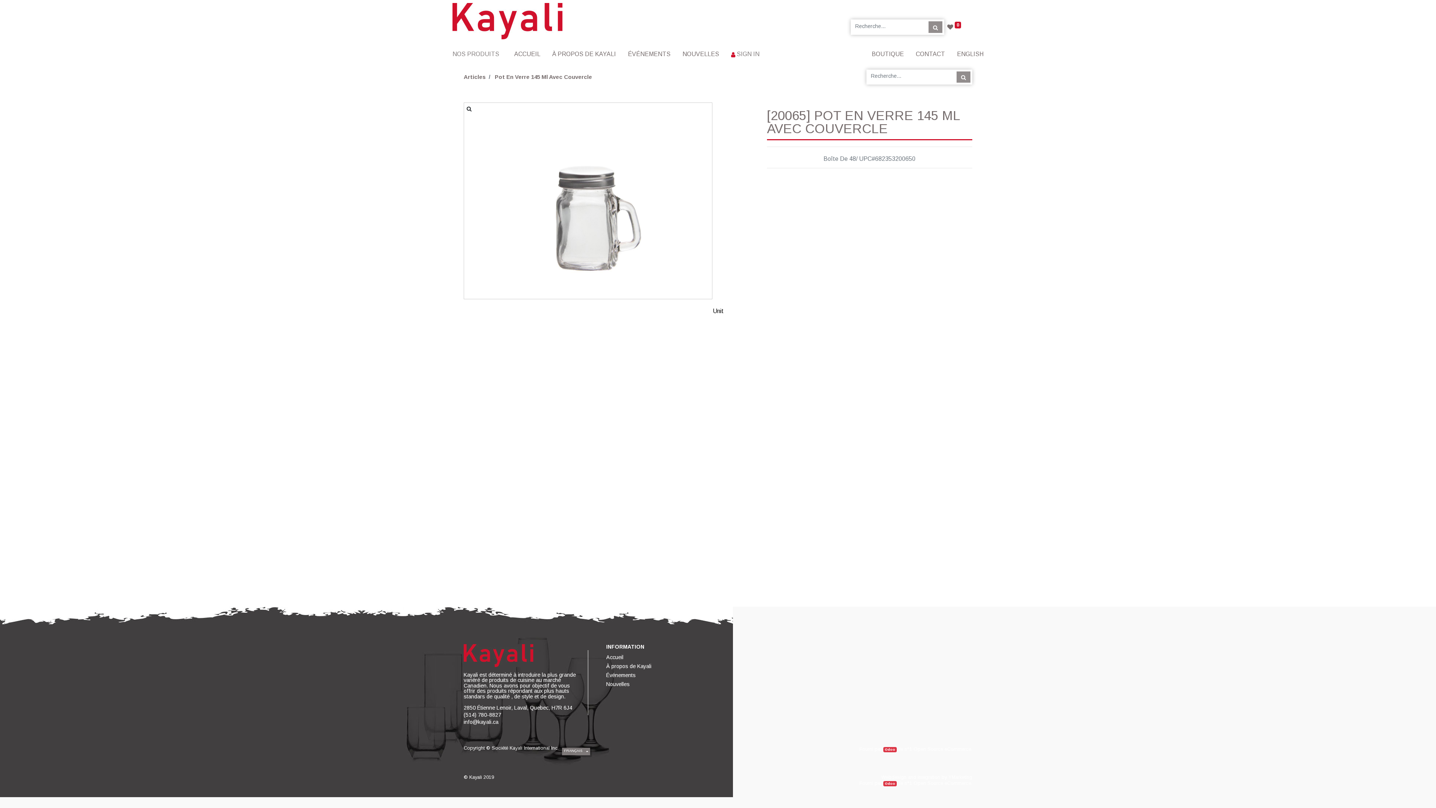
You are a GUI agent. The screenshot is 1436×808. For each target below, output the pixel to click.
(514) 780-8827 (482, 715)
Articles (475, 77)
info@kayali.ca (481, 722)
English (970, 54)
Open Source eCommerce (942, 749)
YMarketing (960, 777)
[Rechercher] (935, 26)
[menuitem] (527, 54)
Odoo (890, 749)
